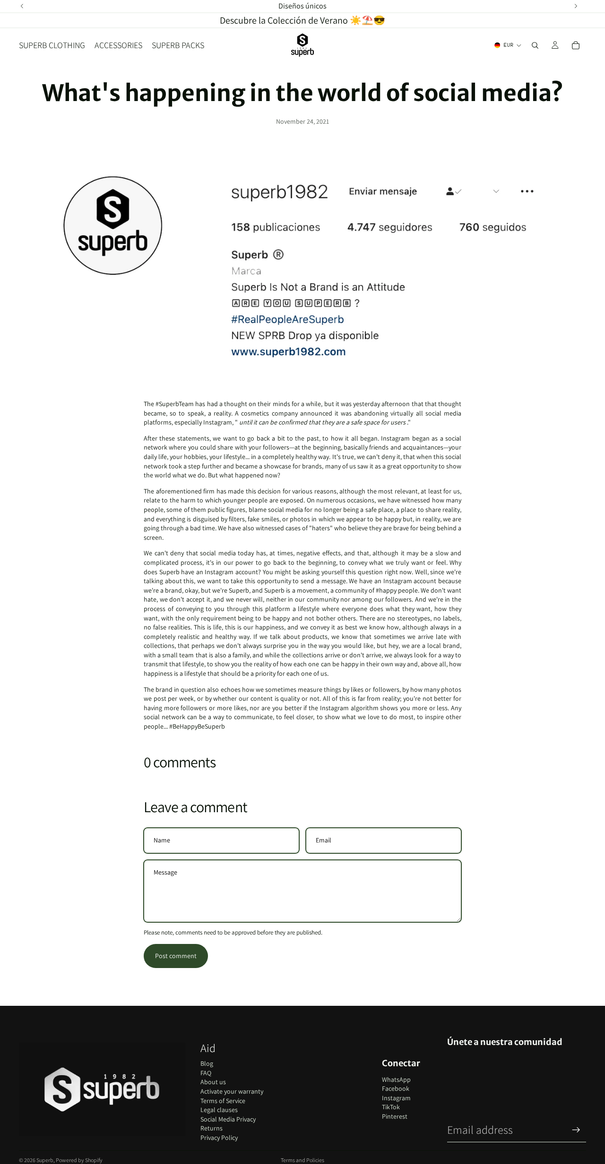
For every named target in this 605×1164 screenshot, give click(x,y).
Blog (206, 1063)
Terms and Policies (302, 1160)
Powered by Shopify (79, 1160)
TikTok (391, 1107)
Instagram (396, 1098)
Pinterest (394, 1116)
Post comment (176, 956)
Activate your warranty (231, 1091)
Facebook (395, 1088)
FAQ (205, 1073)
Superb (44, 1160)
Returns (211, 1128)
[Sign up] (576, 1130)
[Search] (535, 45)
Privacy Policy (219, 1137)
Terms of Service (222, 1100)
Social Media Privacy (228, 1119)
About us (213, 1082)
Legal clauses (219, 1109)
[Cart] (575, 45)
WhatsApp (396, 1079)
